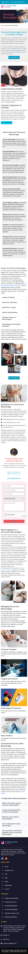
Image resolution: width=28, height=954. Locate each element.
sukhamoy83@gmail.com (19, 2)
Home (2, 25)
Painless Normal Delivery (12, 898)
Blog (6, 877)
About (6, 866)
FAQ (6, 874)
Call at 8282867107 (14, 473)
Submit (14, 521)
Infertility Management (11, 905)
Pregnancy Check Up (10, 902)
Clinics (6, 881)
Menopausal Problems (11, 917)
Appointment (8, 885)
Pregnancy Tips (9, 870)
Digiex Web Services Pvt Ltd (18, 951)
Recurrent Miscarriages (11, 909)
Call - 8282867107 (14, 57)
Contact (7, 889)
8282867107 (7, 2)
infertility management (16, 50)
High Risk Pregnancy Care (12, 913)
